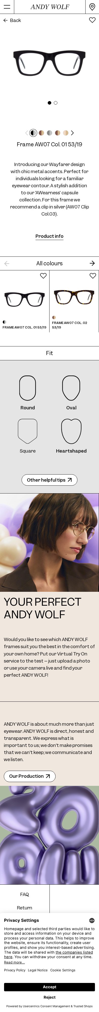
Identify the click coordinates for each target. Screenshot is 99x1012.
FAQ (24, 894)
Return (24, 908)
